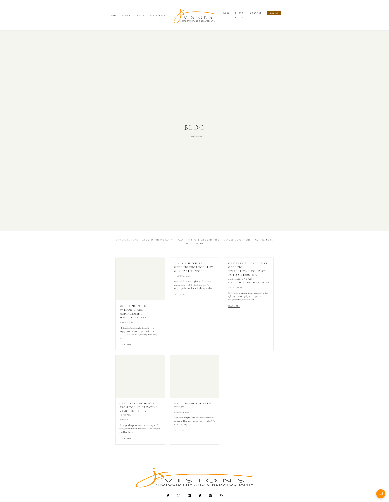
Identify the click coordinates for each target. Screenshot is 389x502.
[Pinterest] (210, 496)
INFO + (140, 15)
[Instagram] (178, 496)
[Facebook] (167, 496)
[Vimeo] (199, 496)
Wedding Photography (157, 240)
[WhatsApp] (221, 496)
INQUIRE (274, 13)
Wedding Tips (210, 240)
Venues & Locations (237, 240)
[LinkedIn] (189, 496)
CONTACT (256, 13)
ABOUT (126, 15)
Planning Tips (186, 240)
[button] (380, 493)
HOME (113, 15)
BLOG (226, 13)
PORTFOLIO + (158, 15)
